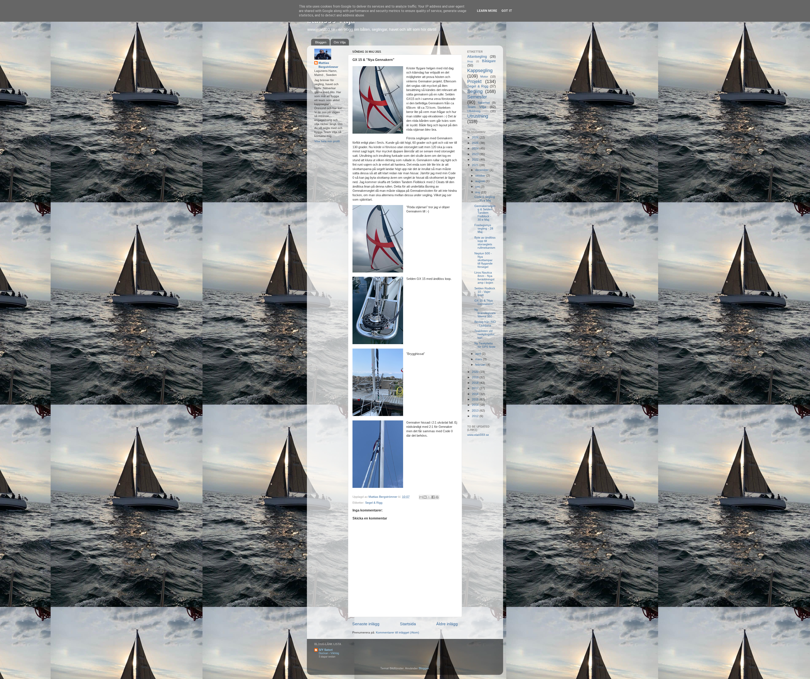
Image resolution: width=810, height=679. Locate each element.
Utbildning (474, 111)
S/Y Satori (326, 649)
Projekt (474, 81)
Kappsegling (480, 70)
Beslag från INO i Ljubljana (485, 323)
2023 (475, 154)
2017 (475, 388)
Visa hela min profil (327, 141)
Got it (506, 11)
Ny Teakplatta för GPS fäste (484, 345)
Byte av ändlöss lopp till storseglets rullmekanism (484, 243)
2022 (475, 159)
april (478, 353)
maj (478, 192)
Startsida (408, 624)
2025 (475, 143)
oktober (480, 175)
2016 (475, 394)
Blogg (470, 61)
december (482, 170)
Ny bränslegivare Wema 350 (485, 313)
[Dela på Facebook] (433, 497)
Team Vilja (476, 107)
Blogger (424, 668)
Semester (477, 96)
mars (479, 359)
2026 (475, 137)
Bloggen (320, 42)
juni (478, 186)
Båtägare (489, 61)
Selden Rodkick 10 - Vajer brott (484, 292)
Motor (484, 76)
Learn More (487, 11)
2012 (475, 416)
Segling (475, 91)
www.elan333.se (478, 434)
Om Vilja (340, 42)
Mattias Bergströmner (328, 64)
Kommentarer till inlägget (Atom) (397, 632)
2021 (475, 165)
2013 (475, 410)
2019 (475, 377)
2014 (475, 405)
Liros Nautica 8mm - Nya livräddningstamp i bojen (484, 277)
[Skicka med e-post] (421, 497)
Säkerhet (484, 102)
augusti (480, 181)
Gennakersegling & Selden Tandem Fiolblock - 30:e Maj (484, 212)
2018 (475, 382)
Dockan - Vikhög (329, 653)
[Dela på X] (429, 497)
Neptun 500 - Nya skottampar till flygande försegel (483, 260)
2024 (475, 148)
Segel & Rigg (373, 502)
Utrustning (477, 116)
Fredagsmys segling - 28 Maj (483, 228)
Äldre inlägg (447, 624)
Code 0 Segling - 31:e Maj (484, 198)
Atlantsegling (477, 56)
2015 (475, 399)
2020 (475, 371)
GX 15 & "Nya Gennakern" (484, 302)
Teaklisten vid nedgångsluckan (484, 334)
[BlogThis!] (425, 497)
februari (480, 364)
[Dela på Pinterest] (437, 497)
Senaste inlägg (365, 624)
